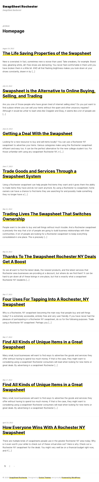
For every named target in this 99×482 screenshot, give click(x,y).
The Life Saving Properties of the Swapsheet (47, 53)
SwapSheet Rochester (18, 477)
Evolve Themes (45, 477)
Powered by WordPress (71, 477)
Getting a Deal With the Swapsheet (37, 133)
